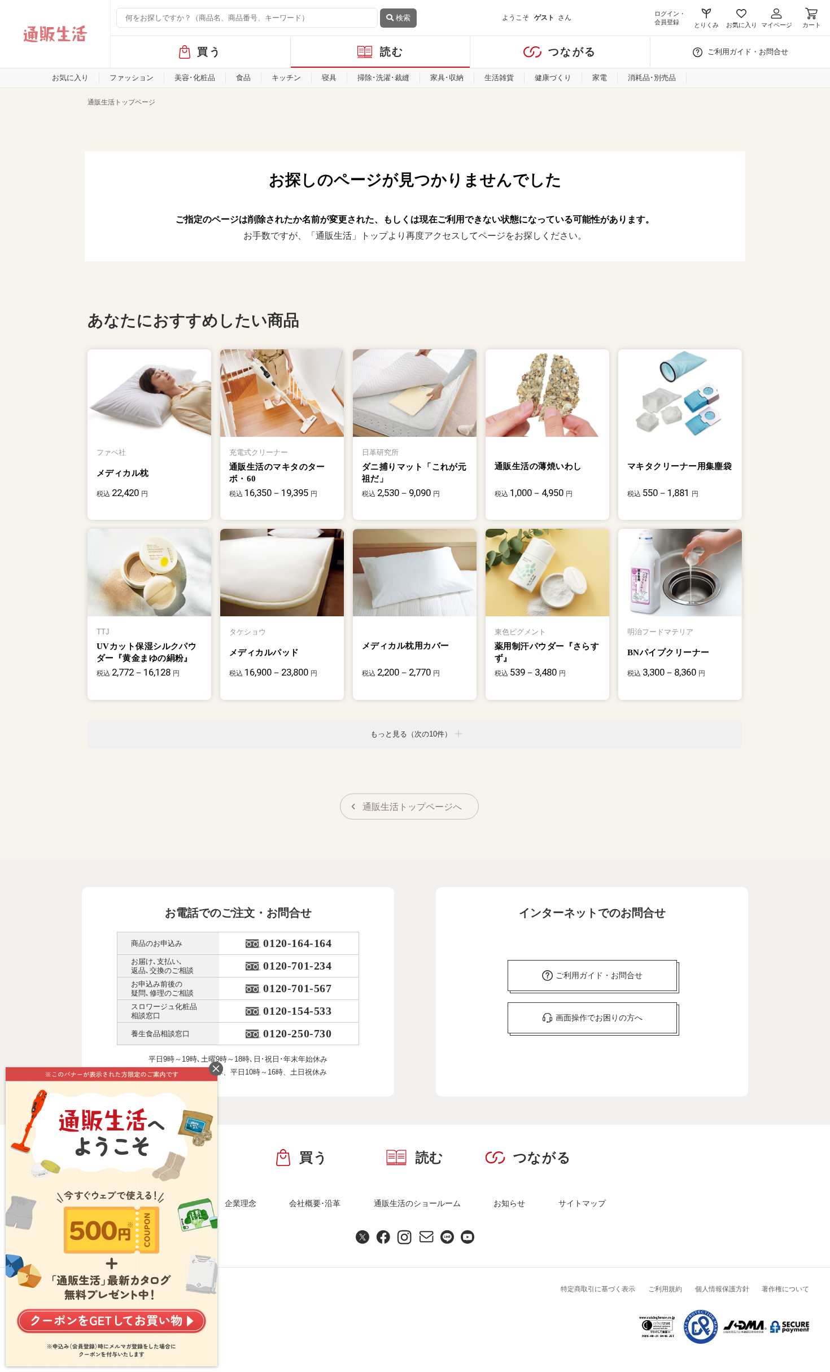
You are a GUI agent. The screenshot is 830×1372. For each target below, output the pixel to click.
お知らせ (509, 1203)
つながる (572, 52)
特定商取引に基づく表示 (598, 1289)
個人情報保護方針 (722, 1289)
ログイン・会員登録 (669, 17)
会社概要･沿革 (314, 1203)
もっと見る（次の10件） (411, 734)
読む (392, 52)
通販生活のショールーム (417, 1203)
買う (209, 52)
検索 (402, 18)
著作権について (785, 1289)
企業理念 (240, 1203)
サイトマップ (582, 1203)
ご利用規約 (665, 1289)
